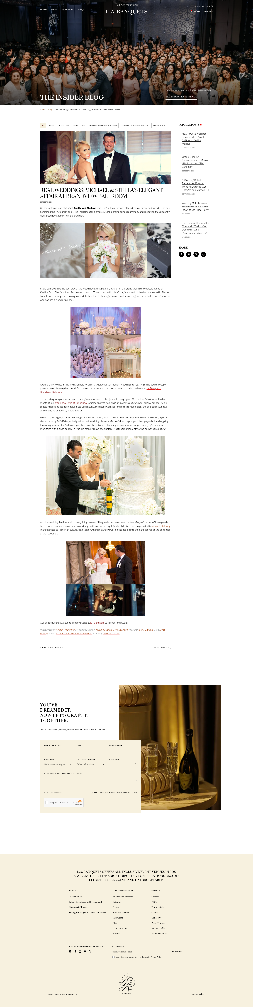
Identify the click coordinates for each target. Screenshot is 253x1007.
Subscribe (178, 951)
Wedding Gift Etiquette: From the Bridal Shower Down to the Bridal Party (195, 206)
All (43, 125)
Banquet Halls (158, 928)
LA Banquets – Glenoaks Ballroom (135, 125)
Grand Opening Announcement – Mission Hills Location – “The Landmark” (195, 161)
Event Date (114, 759)
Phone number (115, 745)
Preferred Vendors (121, 912)
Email (79, 745)
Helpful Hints (79, 125)
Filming (116, 933)
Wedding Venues (159, 933)
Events (54, 9)
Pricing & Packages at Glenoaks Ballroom (87, 912)
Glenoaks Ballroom (78, 907)
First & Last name (52, 745)
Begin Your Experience (181, 96)
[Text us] (212, 6)
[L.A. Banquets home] (126, 12)
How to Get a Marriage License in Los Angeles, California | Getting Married (194, 138)
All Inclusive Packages (123, 896)
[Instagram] (70, 951)
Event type (49, 759)
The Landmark (75, 896)
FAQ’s (154, 902)
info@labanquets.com (127, 793)
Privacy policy (198, 994)
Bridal (51, 125)
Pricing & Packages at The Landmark (85, 902)
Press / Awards (158, 923)
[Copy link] (203, 254)
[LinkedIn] (80, 951)
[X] (90, 951)
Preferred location (86, 759)
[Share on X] (196, 254)
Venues (43, 9)
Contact (155, 912)
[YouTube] (85, 951)
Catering (117, 902)
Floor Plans (118, 918)
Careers (155, 896)
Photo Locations (120, 928)
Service (116, 907)
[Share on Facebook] (181, 254)
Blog (50, 110)
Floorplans (64, 125)
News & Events (159, 125)
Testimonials (158, 907)
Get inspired (118, 946)
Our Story (156, 918)
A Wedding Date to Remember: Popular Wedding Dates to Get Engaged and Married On (195, 185)
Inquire (208, 11)
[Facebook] (75, 951)
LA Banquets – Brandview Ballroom (103, 125)
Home (42, 110)
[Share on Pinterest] (188, 254)
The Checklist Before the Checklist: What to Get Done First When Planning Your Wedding (195, 228)
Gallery (80, 9)
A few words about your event (63, 773)
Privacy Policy (156, 957)
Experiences (67, 9)
